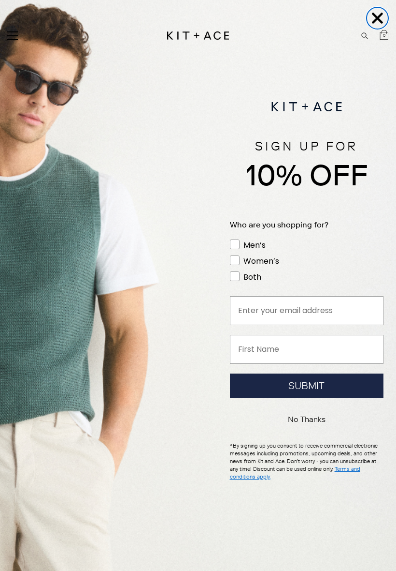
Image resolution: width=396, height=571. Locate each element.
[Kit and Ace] (198, 35)
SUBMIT (306, 385)
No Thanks (306, 419)
